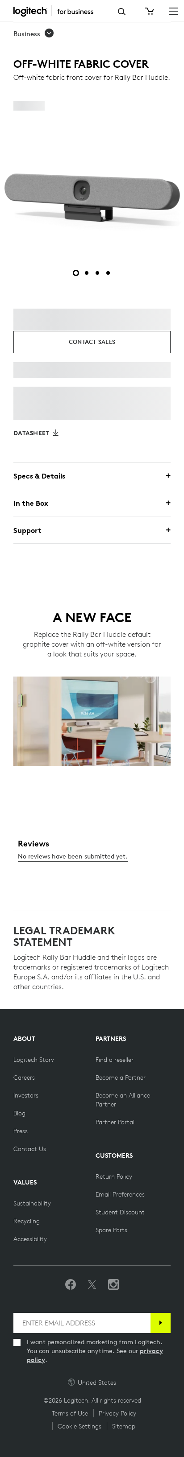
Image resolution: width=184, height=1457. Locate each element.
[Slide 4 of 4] (108, 272)
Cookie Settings (79, 1426)
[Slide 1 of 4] (76, 272)
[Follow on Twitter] (92, 1285)
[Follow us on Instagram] (113, 1285)
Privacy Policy (117, 1413)
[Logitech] (57, 10)
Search (121, 11)
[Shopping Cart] (149, 11)
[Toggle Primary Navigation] (173, 10)
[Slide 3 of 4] (97, 272)
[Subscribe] (161, 1323)
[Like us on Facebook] (70, 1285)
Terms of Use (70, 1413)
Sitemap (123, 1426)
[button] (33, 34)
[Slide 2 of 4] (86, 272)
